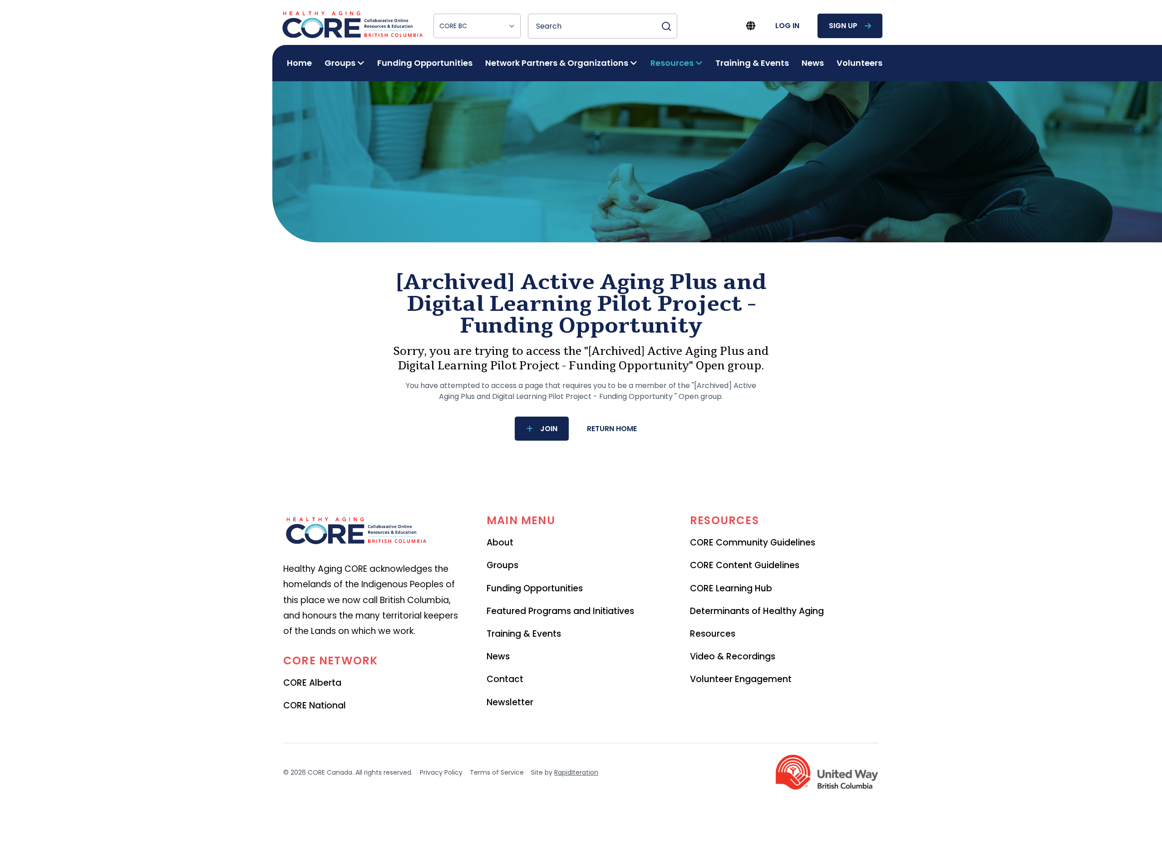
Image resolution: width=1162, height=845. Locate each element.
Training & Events (752, 63)
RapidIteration (576, 772)
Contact (505, 679)
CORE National (314, 705)
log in (787, 25)
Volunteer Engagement (741, 679)
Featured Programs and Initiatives (560, 611)
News (813, 63)
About (500, 542)
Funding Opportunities (425, 63)
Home (299, 63)
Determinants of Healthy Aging (757, 611)
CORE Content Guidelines (744, 565)
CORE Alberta (312, 683)
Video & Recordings (732, 656)
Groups (502, 565)
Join (548, 428)
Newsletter (510, 702)
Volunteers (859, 63)
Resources (712, 634)
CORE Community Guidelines (752, 542)
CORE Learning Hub (731, 588)
